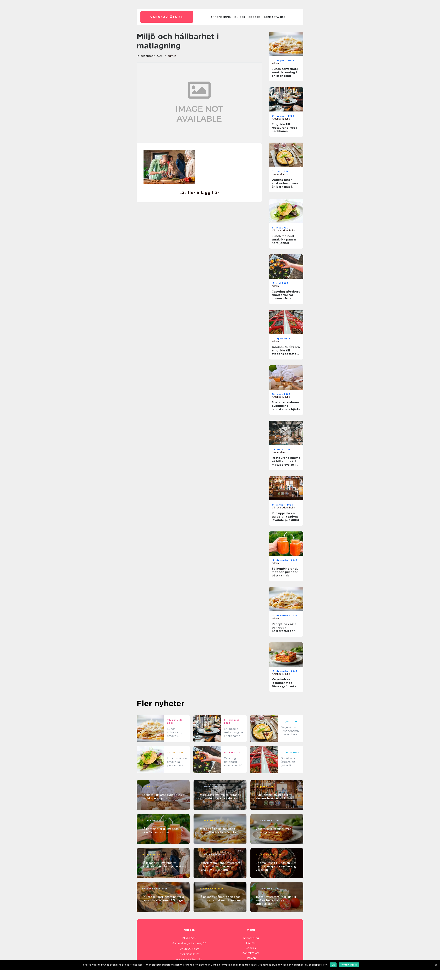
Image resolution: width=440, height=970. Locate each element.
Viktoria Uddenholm (283, 230)
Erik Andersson (280, 174)
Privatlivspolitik (349, 964)
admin (172, 56)
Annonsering (221, 17)
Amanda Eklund (281, 118)
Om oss (239, 17)
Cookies (254, 17)
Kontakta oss (274, 17)
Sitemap (251, 958)
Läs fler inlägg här (199, 192)
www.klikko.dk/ (192, 959)
